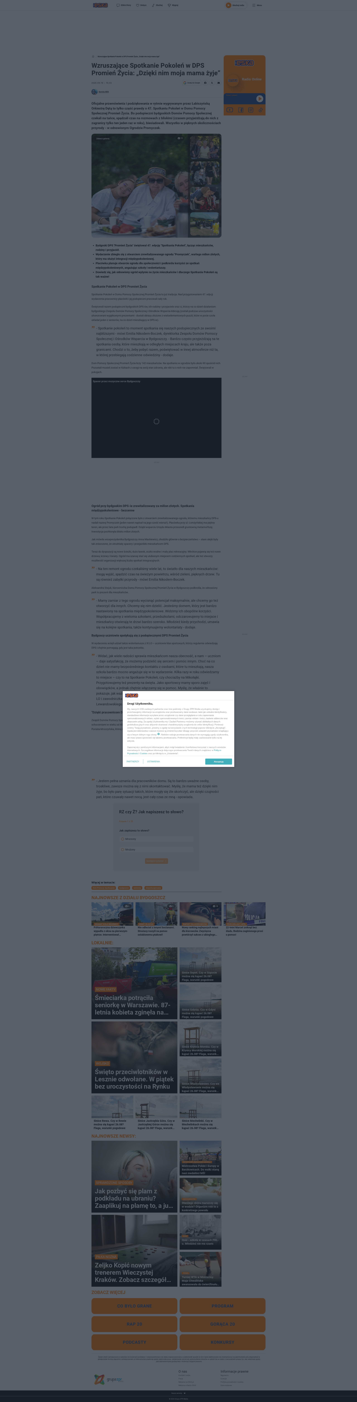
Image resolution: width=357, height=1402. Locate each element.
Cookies (144, 753)
